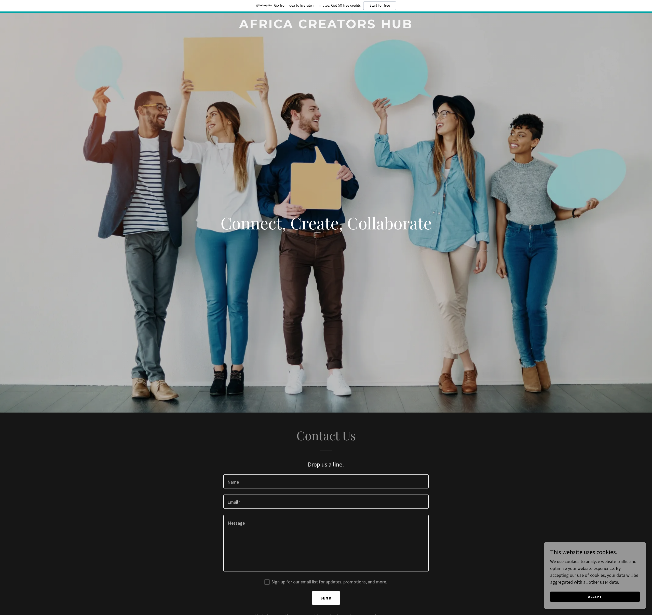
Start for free (380, 5)
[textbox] (325, 481)
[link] (325, 27)
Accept (595, 596)
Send (326, 597)
